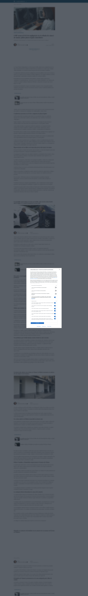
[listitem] (44, 285)
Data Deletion (39, 326)
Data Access (44, 326)
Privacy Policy (49, 326)
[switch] (55, 287)
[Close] (60, 270)
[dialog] (44, 298)
